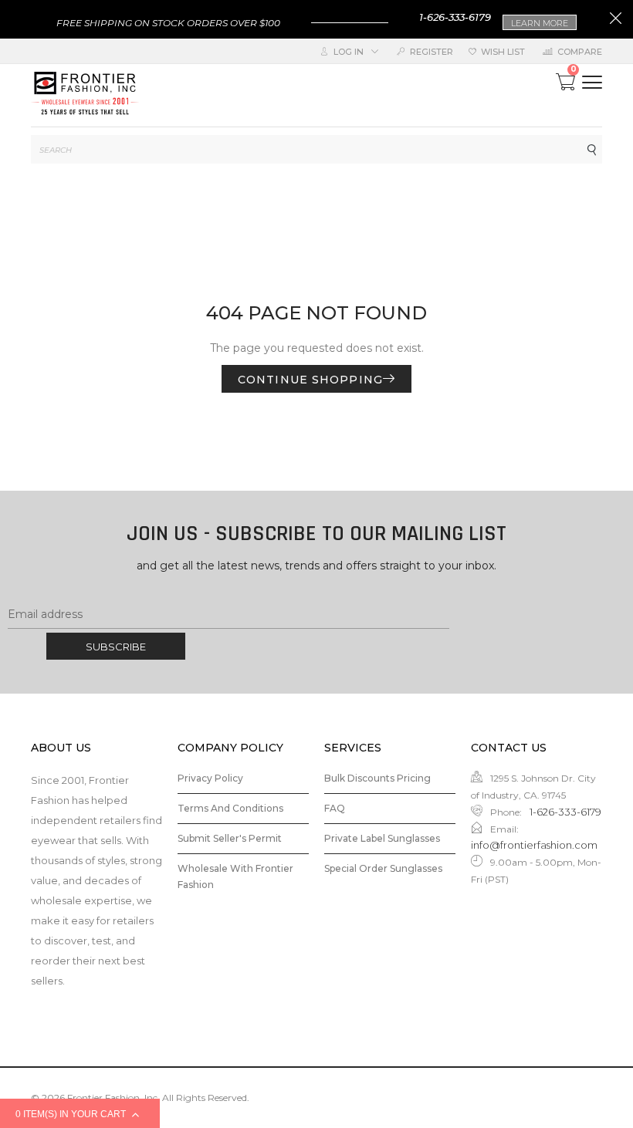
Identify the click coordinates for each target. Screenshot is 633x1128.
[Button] (592, 82)
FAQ (334, 808)
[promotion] (615, 20)
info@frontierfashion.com (534, 845)
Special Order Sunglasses (383, 868)
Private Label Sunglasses (382, 838)
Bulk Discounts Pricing (377, 778)
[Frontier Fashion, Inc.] (85, 95)
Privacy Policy (210, 778)
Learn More (539, 23)
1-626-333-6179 (455, 17)
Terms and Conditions (230, 808)
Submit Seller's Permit (230, 838)
